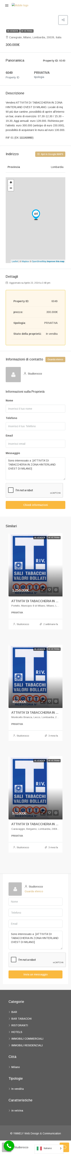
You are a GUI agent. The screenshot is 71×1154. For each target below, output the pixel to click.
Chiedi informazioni (35, 504)
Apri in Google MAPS (51, 154)
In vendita (13, 31)
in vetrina (27, 31)
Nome (9, 400)
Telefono (11, 418)
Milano (15, 1067)
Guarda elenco (55, 359)
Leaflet (15, 261)
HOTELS (16, 1032)
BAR (14, 1012)
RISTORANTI (19, 1025)
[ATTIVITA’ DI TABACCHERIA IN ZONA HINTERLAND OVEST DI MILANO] (36, 214)
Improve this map (55, 261)
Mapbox (25, 261)
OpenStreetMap (39, 261)
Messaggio (13, 453)
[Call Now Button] (9, 1146)
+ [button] (11, 182)
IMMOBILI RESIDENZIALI (27, 1045)
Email (9, 435)
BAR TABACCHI (21, 1018)
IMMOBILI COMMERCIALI (27, 1038)
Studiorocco (23, 624)
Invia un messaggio (35, 974)
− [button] (11, 188)
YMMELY (18, 1133)
